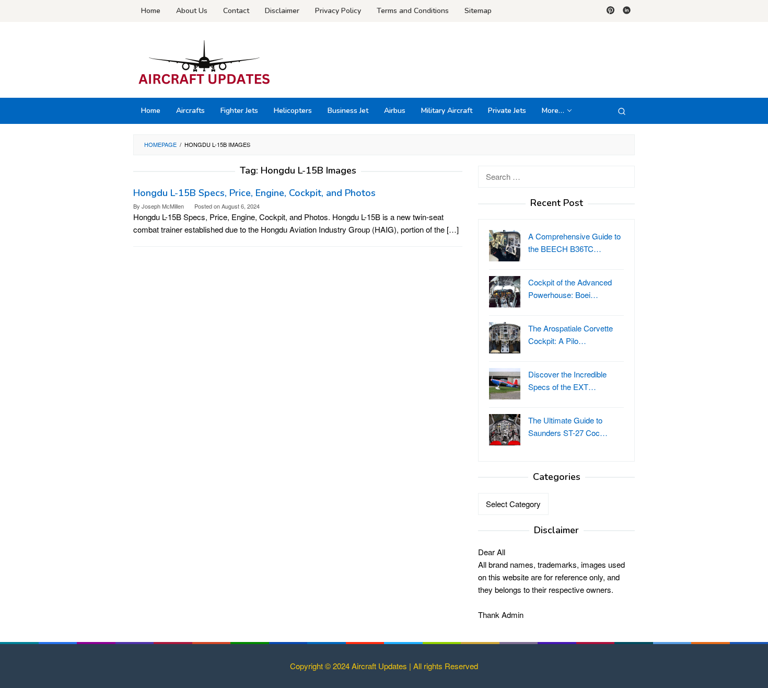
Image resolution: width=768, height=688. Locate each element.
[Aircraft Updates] (204, 62)
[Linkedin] (627, 11)
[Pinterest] (610, 11)
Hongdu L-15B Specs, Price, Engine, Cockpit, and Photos (254, 193)
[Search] (622, 111)
